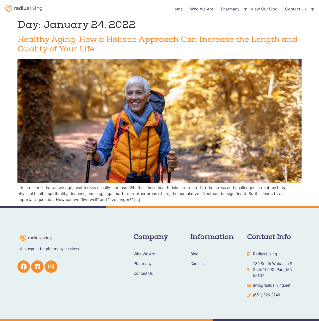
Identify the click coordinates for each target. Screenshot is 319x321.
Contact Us (296, 8)
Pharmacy (230, 8)
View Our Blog (264, 8)
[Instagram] (51, 266)
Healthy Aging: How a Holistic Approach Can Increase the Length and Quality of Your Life (157, 45)
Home (177, 8)
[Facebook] (23, 266)
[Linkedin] (37, 266)
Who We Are (201, 8)
